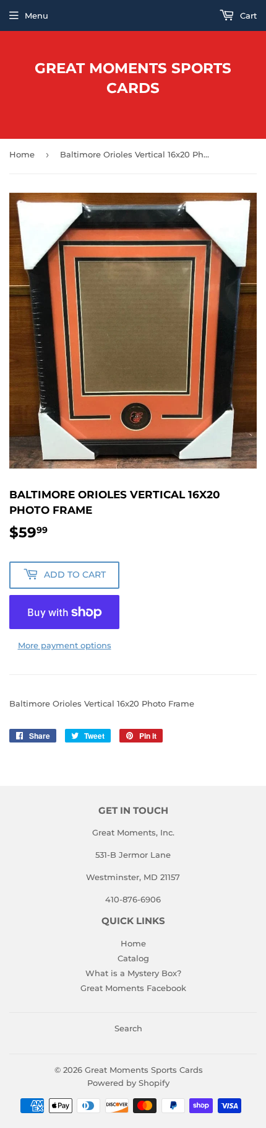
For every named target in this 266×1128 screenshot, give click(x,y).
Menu (36, 15)
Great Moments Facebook (133, 988)
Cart (247, 15)
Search (128, 1028)
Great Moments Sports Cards (133, 78)
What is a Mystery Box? (133, 973)
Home (22, 154)
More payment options (64, 645)
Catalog (133, 958)
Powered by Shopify (128, 1083)
